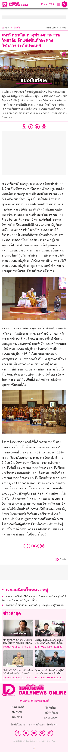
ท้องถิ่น (17, 28)
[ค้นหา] (64, 4)
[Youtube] (34, 733)
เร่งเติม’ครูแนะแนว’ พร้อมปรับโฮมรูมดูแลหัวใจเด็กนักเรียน (49, 643)
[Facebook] (31, 546)
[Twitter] (36, 546)
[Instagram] (50, 733)
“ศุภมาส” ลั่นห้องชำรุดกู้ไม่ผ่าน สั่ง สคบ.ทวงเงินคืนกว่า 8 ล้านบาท (49, 673)
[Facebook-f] (18, 733)
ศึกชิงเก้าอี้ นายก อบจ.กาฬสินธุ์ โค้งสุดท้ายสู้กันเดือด (35, 605)
